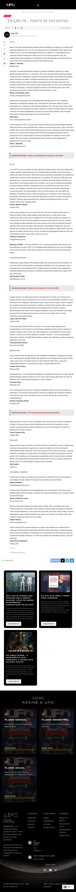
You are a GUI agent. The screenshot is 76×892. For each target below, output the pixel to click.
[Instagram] (44, 870)
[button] (38, 5)
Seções (7, 16)
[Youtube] (50, 870)
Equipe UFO (14, 33)
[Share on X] (15, 28)
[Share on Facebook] (12, 28)
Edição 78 (21, 552)
